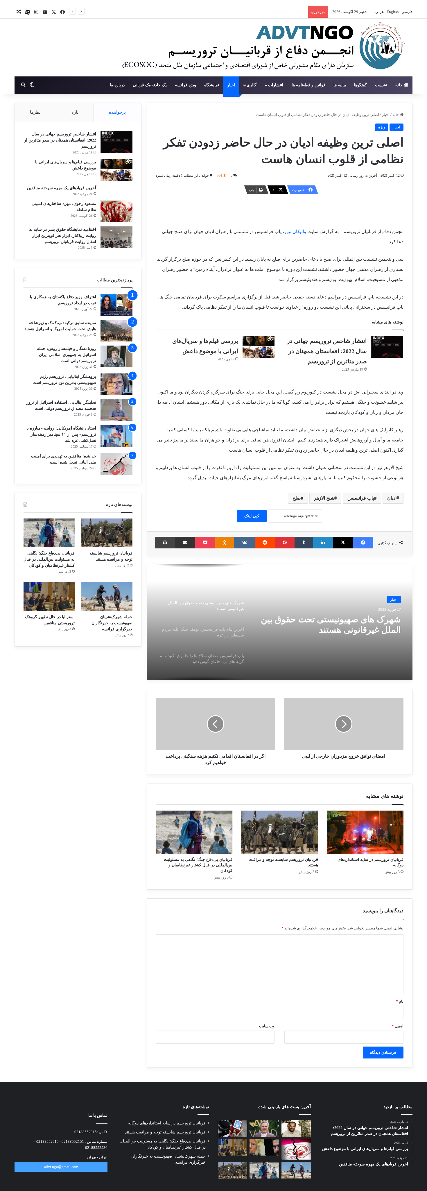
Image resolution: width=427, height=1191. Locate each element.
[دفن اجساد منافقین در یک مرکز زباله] (296, 1149)
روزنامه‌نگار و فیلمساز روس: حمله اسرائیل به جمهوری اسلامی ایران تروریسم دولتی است (66, 354)
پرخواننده (117, 112)
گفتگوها (360, 85)
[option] (279, 622)
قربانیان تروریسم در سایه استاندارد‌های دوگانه (167, 1123)
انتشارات (275, 85)
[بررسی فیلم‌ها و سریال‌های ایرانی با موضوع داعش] (258, 347)
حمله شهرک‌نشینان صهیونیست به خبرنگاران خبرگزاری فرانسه (112, 623)
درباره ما (117, 85)
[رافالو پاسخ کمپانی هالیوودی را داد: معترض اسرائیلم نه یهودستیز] (264, 1128)
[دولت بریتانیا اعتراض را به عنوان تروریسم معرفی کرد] (232, 1128)
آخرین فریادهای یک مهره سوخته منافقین (61, 188)
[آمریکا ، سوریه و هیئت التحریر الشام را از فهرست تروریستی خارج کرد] (264, 1147)
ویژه (381, 127)
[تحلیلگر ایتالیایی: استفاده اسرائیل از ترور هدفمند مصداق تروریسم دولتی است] (116, 410)
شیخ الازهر (324, 498)
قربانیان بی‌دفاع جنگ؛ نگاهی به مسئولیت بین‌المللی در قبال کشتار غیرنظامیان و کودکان (237, 12)
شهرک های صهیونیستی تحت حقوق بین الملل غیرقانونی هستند (331, 624)
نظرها (35, 112)
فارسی (406, 12)
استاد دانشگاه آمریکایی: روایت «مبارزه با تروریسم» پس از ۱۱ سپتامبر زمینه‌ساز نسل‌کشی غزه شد (61, 434)
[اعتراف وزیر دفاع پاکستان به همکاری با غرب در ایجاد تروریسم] (116, 305)
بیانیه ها (339, 85)
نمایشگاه (211, 85)
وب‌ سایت (266, 1026)
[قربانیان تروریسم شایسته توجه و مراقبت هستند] (279, 832)
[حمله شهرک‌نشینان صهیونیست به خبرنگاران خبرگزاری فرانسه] (106, 596)
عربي (379, 12)
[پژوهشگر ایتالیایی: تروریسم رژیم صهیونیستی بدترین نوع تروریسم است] (116, 384)
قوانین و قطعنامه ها (308, 85)
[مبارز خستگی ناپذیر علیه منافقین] (296, 1128)
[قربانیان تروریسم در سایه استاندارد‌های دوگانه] (365, 832)
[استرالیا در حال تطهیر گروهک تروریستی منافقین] (49, 596)
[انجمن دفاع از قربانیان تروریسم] (260, 48)
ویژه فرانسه (185, 85)
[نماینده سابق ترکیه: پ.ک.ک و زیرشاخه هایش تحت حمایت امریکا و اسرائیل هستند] (116, 330)
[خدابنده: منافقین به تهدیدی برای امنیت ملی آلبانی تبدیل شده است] (116, 464)
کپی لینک (251, 516)
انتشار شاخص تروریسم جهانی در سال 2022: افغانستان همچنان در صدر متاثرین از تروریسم (327, 351)
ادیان (392, 498)
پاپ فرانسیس (360, 498)
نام (399, 1001)
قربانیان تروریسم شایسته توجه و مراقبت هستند (165, 1132)
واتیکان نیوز (295, 231)
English (392, 12)
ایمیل (397, 1026)
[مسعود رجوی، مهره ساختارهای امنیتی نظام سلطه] (116, 211)
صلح (297, 498)
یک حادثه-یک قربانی (150, 85)
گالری (251, 85)
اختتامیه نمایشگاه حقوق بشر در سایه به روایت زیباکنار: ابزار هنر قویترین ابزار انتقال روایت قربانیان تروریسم (62, 235)
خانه (399, 85)
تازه (74, 112)
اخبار (231, 85)
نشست (381, 85)
